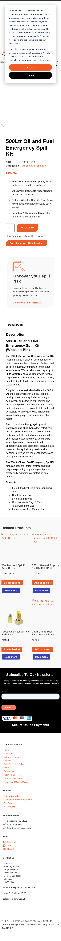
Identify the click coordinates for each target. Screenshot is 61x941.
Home (4, 52)
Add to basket (27, 227)
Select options (12, 582)
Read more (11, 590)
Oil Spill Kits (28, 165)
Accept (30, 67)
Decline (30, 75)
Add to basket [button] (42, 582)
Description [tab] (15, 324)
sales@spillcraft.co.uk (14, 899)
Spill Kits (41, 165)
